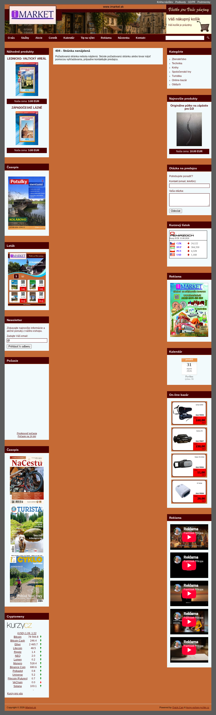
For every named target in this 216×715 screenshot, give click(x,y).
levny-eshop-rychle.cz (197, 707)
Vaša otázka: (176, 190)
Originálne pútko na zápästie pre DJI (189, 107)
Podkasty (180, 2)
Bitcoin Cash (17, 640)
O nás (11, 37)
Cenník (53, 37)
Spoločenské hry (181, 71)
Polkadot (18, 671)
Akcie (38, 37)
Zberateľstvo (179, 59)
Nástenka (124, 37)
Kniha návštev (165, 2)
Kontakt (140, 37)
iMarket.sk (30, 707)
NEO (17, 655)
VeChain (18, 682)
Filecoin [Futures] (17, 678)
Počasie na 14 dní (27, 436)
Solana (18, 686)
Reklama (106, 37)
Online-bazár (179, 80)
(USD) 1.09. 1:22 (26, 633)
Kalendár (68, 37)
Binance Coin (18, 667)
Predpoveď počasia (27, 433)
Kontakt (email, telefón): (182, 181)
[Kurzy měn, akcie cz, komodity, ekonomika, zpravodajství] (26, 625)
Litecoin (17, 648)
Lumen (18, 659)
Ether (18, 644)
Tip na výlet (87, 37)
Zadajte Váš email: (17, 336)
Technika (177, 63)
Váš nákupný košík (184, 19)
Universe (17, 674)
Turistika (177, 76)
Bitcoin (18, 636)
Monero (17, 663)
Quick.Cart (178, 707)
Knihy (175, 67)
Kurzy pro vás (15, 693)
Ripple (18, 652)
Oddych (176, 84)
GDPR (191, 2)
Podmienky (203, 2)
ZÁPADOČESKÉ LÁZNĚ (27, 107)
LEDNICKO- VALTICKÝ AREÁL (26, 58)
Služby (25, 37)
